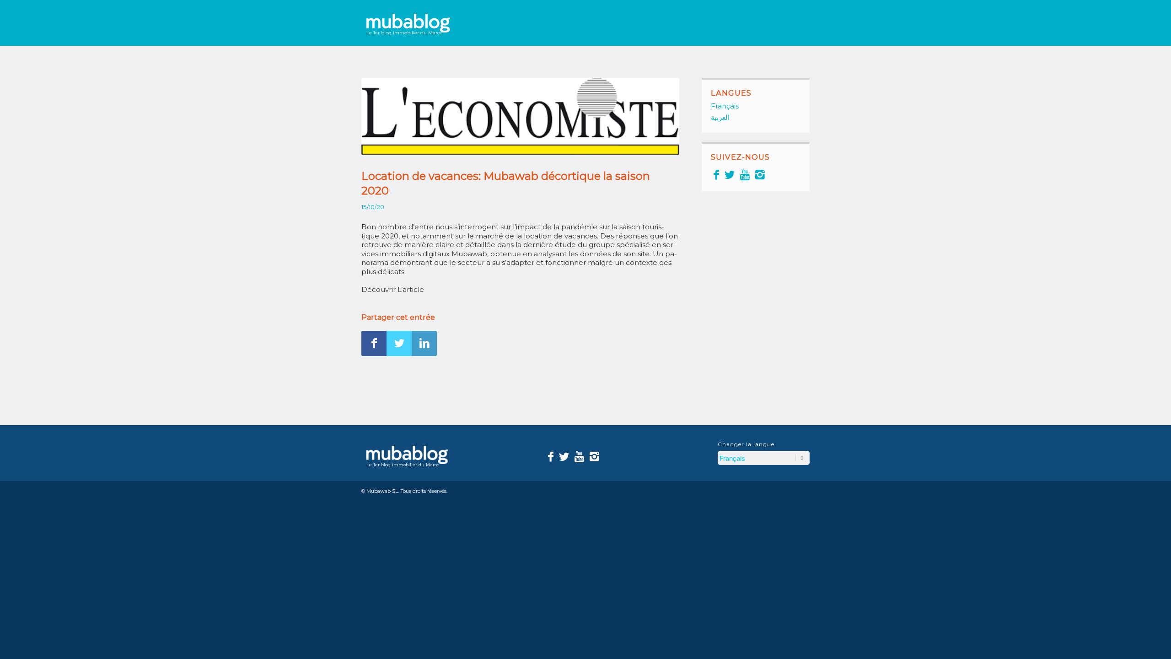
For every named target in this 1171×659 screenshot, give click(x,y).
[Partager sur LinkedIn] (424, 343)
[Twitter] (730, 174)
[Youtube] (745, 174)
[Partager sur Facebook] (374, 343)
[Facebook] (716, 174)
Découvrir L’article (392, 289)
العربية (720, 117)
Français (725, 106)
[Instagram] (760, 174)
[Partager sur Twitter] (399, 343)
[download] (520, 116)
